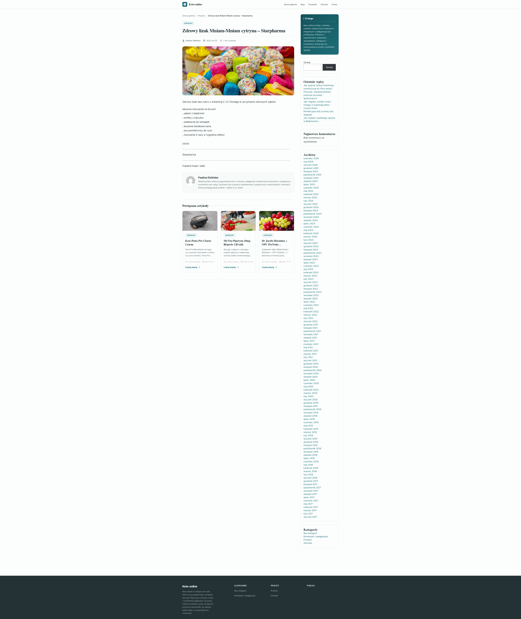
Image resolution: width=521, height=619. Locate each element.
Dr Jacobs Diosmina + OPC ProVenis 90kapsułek (274, 244)
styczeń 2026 (311, 165)
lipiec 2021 (309, 341)
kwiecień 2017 (311, 507)
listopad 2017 (310, 484)
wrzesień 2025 (311, 178)
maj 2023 (308, 269)
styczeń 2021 (310, 360)
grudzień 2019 (311, 402)
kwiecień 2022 (311, 311)
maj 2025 (308, 191)
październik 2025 (313, 174)
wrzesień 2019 (311, 412)
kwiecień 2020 (311, 389)
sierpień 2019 (310, 415)
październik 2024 (313, 213)
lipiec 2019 (309, 419)
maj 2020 (308, 386)
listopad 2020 (311, 367)
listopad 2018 (310, 445)
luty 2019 (308, 435)
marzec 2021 (310, 354)
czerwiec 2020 (311, 383)
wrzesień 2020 (311, 373)
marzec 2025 (310, 197)
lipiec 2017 (309, 497)
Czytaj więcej (191, 267)
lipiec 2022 (309, 301)
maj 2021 (308, 347)
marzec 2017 (310, 510)
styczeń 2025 (311, 204)
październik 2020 (313, 370)
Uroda (334, 4)
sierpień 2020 (311, 376)
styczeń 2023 (311, 282)
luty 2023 (308, 279)
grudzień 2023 (311, 246)
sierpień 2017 (310, 494)
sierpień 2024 (311, 220)
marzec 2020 (310, 393)
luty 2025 (308, 200)
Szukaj (307, 62)
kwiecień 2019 (311, 429)
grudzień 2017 (311, 481)
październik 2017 (312, 487)
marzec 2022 (310, 314)
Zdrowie (324, 4)
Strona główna (290, 4)
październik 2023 (313, 253)
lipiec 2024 (309, 223)
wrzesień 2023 (311, 256)
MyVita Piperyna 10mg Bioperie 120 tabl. (237, 242)
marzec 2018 (310, 471)
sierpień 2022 (311, 298)
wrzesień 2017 (311, 490)
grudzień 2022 (311, 285)
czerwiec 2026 (311, 158)
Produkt (188, 23)
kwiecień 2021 (311, 350)
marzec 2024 (310, 236)
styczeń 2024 (311, 243)
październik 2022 (313, 292)
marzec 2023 (310, 275)
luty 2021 (308, 357)
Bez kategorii (310, 533)
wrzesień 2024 (311, 217)
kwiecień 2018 (311, 468)
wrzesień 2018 (311, 451)
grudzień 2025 (311, 168)
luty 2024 (308, 239)
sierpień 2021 (310, 337)
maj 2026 (308, 161)
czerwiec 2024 (311, 226)
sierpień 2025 (311, 181)
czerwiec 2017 (311, 500)
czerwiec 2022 (311, 305)
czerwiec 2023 (311, 266)
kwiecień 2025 (311, 194)
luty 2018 (308, 474)
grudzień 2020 (311, 363)
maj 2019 (308, 425)
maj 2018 (308, 464)
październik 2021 (312, 331)
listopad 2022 (311, 288)
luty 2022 (308, 318)
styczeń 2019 (310, 438)
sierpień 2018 (310, 455)
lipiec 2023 (309, 262)
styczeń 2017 (310, 517)
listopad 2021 (310, 327)
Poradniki (312, 4)
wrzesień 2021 (311, 334)
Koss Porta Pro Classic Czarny (198, 242)
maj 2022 (308, 308)
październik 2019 (312, 409)
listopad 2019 (310, 406)
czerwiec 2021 (311, 344)
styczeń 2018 (310, 477)
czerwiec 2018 (311, 461)
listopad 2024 (311, 210)
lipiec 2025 (309, 184)
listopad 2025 (311, 171)
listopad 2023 (311, 249)
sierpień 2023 (311, 259)
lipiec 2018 (309, 458)
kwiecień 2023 (311, 272)
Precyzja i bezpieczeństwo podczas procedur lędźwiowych (317, 95)
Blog (303, 4)
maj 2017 (308, 503)
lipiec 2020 (309, 380)
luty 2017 (308, 513)
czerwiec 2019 (311, 422)
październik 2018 (312, 448)
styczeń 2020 (311, 399)
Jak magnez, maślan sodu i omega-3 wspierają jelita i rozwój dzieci (317, 104)
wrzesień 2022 (311, 295)
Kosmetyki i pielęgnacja (316, 536)
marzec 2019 (310, 432)
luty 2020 (308, 396)
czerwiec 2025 (311, 187)
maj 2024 (308, 230)
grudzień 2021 (311, 324)
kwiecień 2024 (311, 233)
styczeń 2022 (311, 321)
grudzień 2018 (311, 442)
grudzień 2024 (311, 207)
